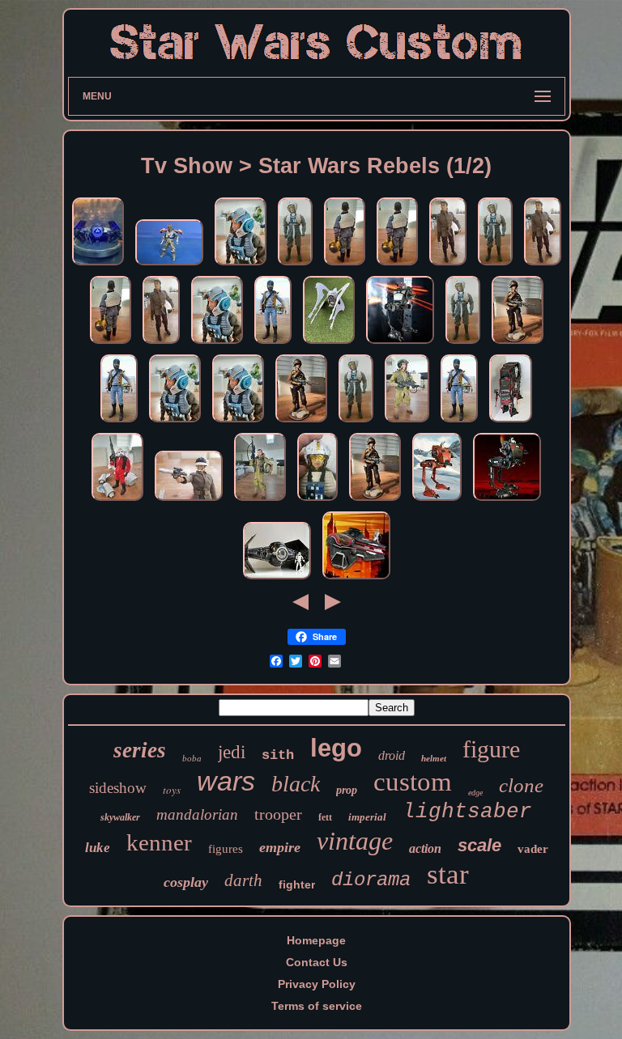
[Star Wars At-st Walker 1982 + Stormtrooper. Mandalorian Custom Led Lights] (437, 500)
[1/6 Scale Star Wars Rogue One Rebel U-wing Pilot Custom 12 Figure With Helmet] (295, 265)
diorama (371, 880)
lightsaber (467, 811)
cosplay (186, 882)
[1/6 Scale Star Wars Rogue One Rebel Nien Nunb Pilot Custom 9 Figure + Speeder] (117, 500)
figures (225, 848)
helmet (433, 758)
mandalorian (197, 814)
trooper (278, 814)
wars (226, 780)
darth (243, 880)
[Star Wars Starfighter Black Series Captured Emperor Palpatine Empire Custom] (356, 579)
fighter (297, 884)
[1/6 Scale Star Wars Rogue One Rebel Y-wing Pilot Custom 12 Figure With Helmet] (344, 265)
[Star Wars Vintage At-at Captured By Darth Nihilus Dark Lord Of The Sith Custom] (510, 422)
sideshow (118, 787)
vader (533, 848)
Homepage (316, 940)
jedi (231, 752)
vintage (355, 840)
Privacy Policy (317, 984)
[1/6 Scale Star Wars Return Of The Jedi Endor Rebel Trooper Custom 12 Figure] (407, 422)
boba (192, 758)
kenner (159, 842)
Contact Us (316, 962)
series (139, 750)
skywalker (120, 817)
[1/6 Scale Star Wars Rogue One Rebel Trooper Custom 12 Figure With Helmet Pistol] (448, 265)
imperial (367, 817)
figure (491, 749)
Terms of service (316, 1005)
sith (278, 755)
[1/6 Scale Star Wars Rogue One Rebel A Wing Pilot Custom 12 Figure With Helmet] (241, 265)
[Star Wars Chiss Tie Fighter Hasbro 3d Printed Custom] (329, 343)
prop (346, 790)
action (425, 848)
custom (412, 781)
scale (479, 845)
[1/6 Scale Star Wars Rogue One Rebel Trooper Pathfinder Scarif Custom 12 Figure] (517, 343)
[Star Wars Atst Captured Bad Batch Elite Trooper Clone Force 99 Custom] (507, 500)
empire (279, 847)
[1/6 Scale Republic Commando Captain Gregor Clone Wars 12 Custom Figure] (273, 343)
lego (336, 748)
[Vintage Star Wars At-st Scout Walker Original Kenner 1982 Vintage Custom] (400, 343)
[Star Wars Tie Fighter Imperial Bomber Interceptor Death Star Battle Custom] (277, 579)
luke (97, 847)
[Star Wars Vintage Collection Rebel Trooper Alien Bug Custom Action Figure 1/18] (169, 265)
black (295, 783)
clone (521, 785)
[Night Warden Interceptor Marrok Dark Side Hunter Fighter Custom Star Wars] (98, 265)
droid (391, 755)
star (448, 874)
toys (172, 789)
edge (475, 792)
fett (325, 817)
